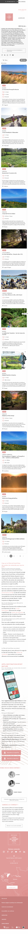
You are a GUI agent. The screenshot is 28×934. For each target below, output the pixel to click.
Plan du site (4, 898)
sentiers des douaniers (17, 612)
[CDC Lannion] (6, 927)
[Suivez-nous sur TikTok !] (12, 852)
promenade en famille (7, 592)
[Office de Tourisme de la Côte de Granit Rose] (9, 15)
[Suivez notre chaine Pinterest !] (20, 852)
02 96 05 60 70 (14, 863)
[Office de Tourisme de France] (18, 927)
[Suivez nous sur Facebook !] (8, 852)
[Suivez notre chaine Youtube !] (16, 852)
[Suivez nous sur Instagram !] (4, 852)
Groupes (4, 919)
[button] (22, 26)
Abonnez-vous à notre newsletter (14, 825)
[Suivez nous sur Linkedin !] (24, 852)
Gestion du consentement (7, 906)
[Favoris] (20, 26)
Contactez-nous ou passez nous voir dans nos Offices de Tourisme (14, 800)
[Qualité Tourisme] (12, 927)
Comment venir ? (12, 887)
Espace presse (5, 923)
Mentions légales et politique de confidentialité (12, 902)
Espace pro (4, 915)
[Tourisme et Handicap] (23, 927)
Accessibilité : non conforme (8, 911)
